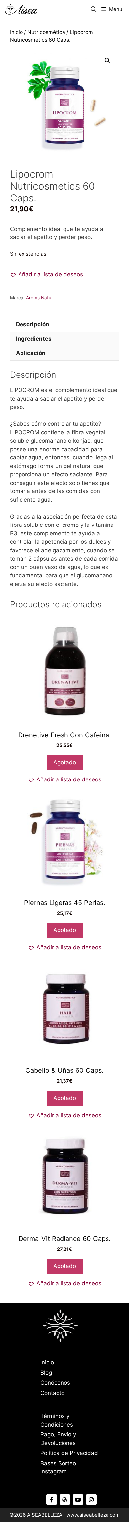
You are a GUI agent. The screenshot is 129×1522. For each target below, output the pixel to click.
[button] (107, 61)
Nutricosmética (46, 32)
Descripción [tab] (32, 324)
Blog (46, 1372)
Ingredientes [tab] (34, 338)
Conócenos (55, 1382)
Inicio (16, 32)
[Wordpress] (65, 1499)
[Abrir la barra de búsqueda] (93, 9)
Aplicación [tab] (31, 353)
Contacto (52, 1393)
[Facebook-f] (51, 1499)
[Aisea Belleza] (21, 9)
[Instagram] (91, 1499)
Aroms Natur (39, 297)
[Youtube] (78, 1499)
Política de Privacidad (69, 1453)
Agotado (64, 762)
